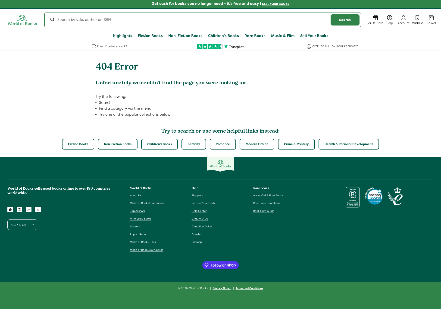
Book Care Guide (263, 211)
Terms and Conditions (249, 288)
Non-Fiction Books (117, 144)
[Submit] (52, 20)
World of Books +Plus (143, 242)
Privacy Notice (222, 288)
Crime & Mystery (296, 144)
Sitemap (197, 242)
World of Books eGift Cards (146, 249)
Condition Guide (202, 226)
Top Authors (137, 211)
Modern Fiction (257, 144)
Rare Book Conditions (266, 203)
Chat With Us (200, 218)
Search (345, 20)
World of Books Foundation (147, 203)
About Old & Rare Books (268, 195)
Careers (135, 226)
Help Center (199, 211)
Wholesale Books (140, 218)
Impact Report (139, 234)
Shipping (197, 195)
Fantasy (194, 144)
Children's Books (159, 144)
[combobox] (202, 20)
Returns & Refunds (203, 203)
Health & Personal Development (349, 144)
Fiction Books (78, 144)
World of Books (198, 288)
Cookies (197, 234)
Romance (223, 144)
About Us (135, 195)
